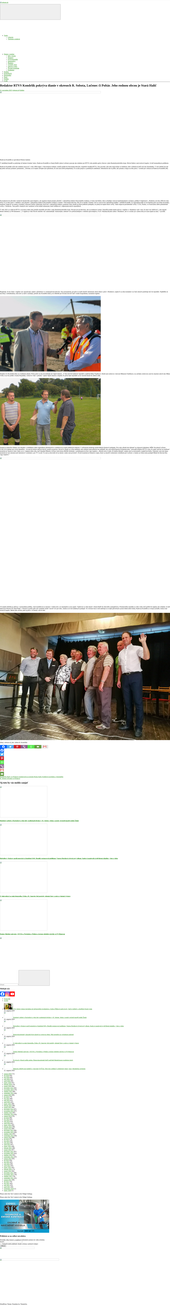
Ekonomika (7, 75)
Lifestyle (10, 37)
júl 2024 (6, 1118)
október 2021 (8, 1176)
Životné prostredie (13, 68)
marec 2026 (7, 1083)
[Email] (37, 746)
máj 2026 (7, 1079)
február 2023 (8, 1148)
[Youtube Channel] (12, 994)
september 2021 (9, 1178)
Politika (6, 79)
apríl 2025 (7, 1102)
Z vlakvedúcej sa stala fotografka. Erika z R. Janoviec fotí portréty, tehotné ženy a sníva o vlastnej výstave (35, 896)
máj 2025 (7, 1100)
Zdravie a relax (12, 66)
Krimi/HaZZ (8, 73)
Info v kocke (12, 56)
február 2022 (8, 1169)
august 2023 (8, 1137)
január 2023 (7, 1150)
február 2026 (8, 1084)
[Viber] (24, 746)
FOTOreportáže (13, 59)
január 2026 (7, 1086)
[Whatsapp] (31, 746)
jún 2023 (6, 1141)
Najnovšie (7, 999)
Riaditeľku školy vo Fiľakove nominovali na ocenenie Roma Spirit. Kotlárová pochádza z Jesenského (31, 777)
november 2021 (9, 1174)
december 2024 (8, 1109)
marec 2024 (7, 1125)
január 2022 (7, 1171)
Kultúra (6, 72)
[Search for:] (9, 984)
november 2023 (9, 1132)
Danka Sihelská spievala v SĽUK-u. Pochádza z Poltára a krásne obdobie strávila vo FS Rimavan (32, 934)
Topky (6, 35)
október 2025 (8, 1091)
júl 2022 (6, 1160)
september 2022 (9, 1157)
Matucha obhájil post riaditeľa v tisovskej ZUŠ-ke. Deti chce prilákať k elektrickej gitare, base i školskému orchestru (49, 1069)
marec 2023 (7, 1146)
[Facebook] (3, 746)
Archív (6, 1000)
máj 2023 (7, 1143)
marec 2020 (7, 1190)
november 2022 (9, 1153)
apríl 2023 (7, 1144)
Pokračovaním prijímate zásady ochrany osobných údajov (20, 1244)
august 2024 (8, 1116)
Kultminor (11, 70)
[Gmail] (44, 746)
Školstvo (10, 63)
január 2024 (7, 1128)
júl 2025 (6, 1097)
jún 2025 (6, 1098)
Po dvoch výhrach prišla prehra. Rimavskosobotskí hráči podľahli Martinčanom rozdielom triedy (43, 1060)
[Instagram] (7, 994)
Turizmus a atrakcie (14, 39)
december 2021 (8, 1173)
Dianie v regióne (9, 54)
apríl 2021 (7, 1187)
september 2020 (9, 1189)
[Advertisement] (59, 184)
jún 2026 (6, 1077)
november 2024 (9, 1111)
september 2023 (9, 1136)
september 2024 (9, 1114)
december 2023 (8, 1130)
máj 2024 (7, 1121)
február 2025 (8, 1105)
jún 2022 (6, 1162)
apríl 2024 (7, 1123)
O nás (6, 80)
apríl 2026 (7, 1081)
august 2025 (8, 1095)
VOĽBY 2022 (12, 65)
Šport (5, 77)
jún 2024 (6, 1120)
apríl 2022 (7, 1166)
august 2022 (8, 1158)
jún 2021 (6, 1183)
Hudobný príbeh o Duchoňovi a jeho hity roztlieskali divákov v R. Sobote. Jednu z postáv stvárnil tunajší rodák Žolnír (39, 821)
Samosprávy (12, 61)
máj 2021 (7, 1185)
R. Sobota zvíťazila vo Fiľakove (10, 778)
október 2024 (8, 1113)
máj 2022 (7, 1164)
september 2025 (9, 1093)
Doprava (10, 58)
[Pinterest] (17, 746)
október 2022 (8, 1155)
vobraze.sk (15, 90)
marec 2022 (7, 1167)
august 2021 (8, 1180)
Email (2, 1242)
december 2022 (8, 1151)
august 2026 (8, 1074)
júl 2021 (6, 1181)
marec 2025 (7, 1104)
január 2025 (7, 1107)
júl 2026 (6, 1075)
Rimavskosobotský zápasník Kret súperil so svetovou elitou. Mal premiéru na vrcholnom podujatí (43, 1034)
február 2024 (8, 1127)
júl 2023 (6, 1139)
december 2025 (8, 1088)
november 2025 (9, 1090)
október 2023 (8, 1134)
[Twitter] (10, 746)
